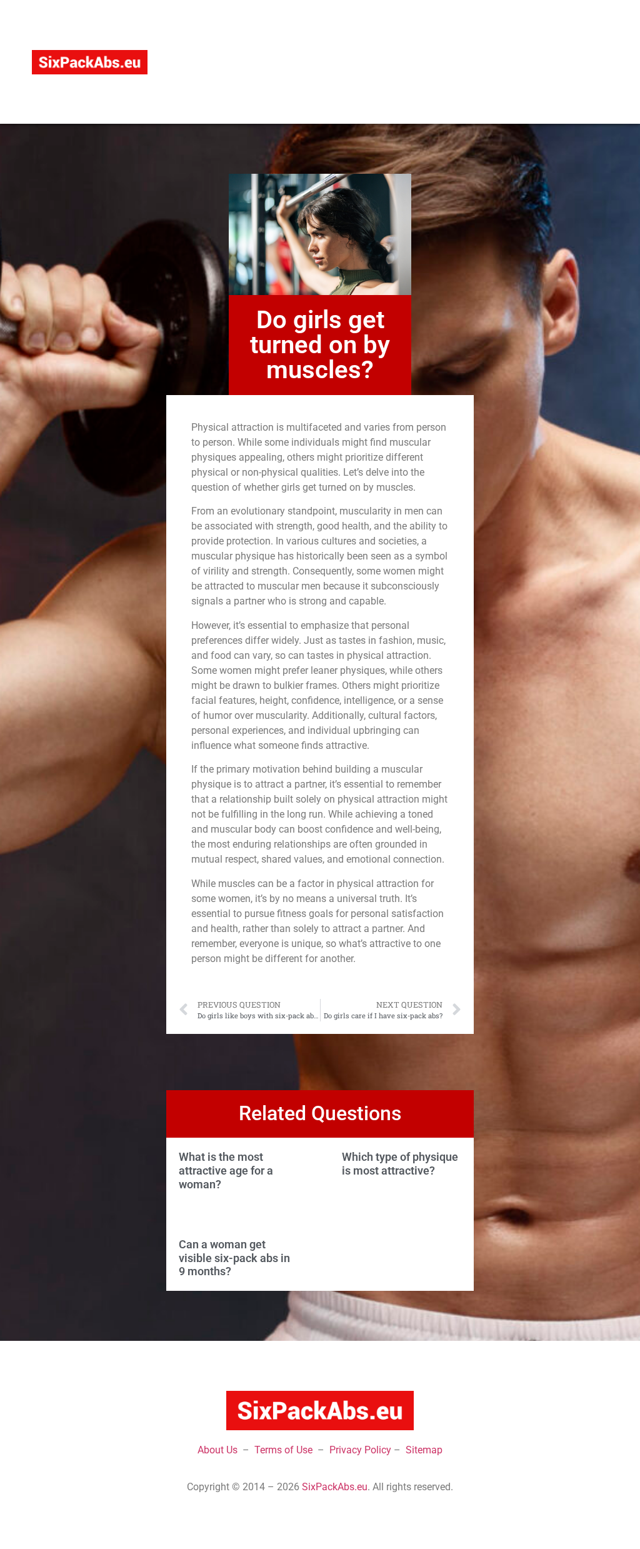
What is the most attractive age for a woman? (226, 1170)
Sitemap (424, 1450)
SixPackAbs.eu (335, 1487)
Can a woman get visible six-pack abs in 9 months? (234, 1258)
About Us (218, 1450)
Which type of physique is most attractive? (400, 1163)
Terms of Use (283, 1450)
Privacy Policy (360, 1450)
